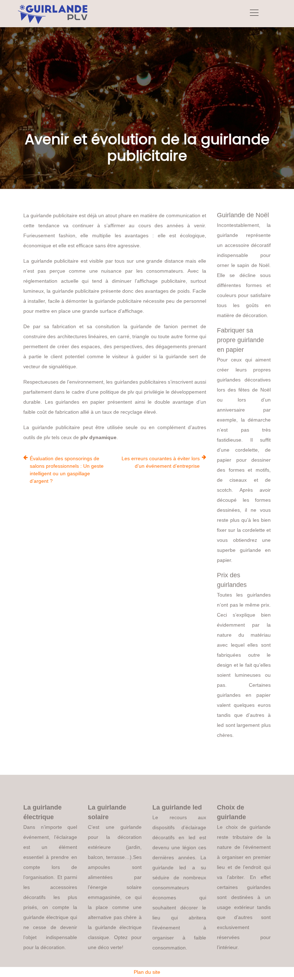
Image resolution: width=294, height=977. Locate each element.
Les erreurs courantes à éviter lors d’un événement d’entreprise (161, 462)
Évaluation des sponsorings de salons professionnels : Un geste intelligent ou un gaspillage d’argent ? (67, 470)
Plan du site (147, 972)
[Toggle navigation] (254, 13)
